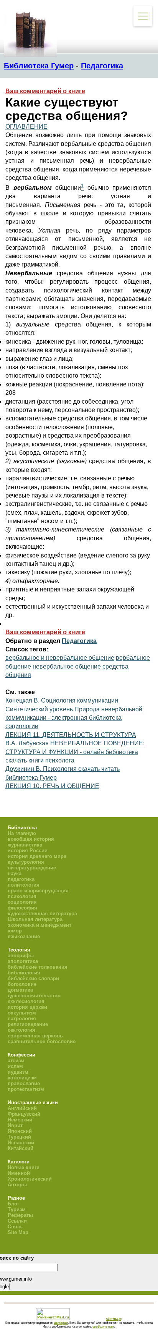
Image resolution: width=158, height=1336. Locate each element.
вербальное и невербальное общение (59, 657)
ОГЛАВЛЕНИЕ (26, 126)
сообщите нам (103, 1326)
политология (24, 885)
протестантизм (26, 1089)
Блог (13, 1204)
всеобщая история (31, 839)
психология (22, 896)
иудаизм (18, 1072)
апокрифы (21, 955)
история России (28, 850)
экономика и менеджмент (39, 925)
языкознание (24, 936)
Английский (22, 1108)
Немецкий (20, 1120)
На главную (22, 833)
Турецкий (19, 1137)
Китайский (20, 1148)
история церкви (27, 1007)
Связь (15, 1226)
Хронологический (30, 1179)
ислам (15, 1066)
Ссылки (17, 1221)
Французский (24, 1114)
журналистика (25, 845)
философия (22, 908)
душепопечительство (34, 995)
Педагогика (102, 65)
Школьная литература (35, 919)
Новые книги (24, 1167)
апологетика (23, 961)
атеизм (16, 1060)
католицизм (22, 1078)
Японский (20, 1131)
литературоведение (32, 868)
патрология (22, 1018)
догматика (20, 990)
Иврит (15, 1125)
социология (22, 902)
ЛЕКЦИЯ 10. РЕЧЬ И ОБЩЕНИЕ (52, 786)
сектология (21, 1030)
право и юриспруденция (38, 890)
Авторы (17, 1184)
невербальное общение (67, 666)
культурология (26, 862)
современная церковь (35, 1036)
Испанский (21, 1142)
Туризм (17, 1209)
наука (14, 873)
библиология (24, 973)
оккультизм (22, 1013)
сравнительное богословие (42, 1041)
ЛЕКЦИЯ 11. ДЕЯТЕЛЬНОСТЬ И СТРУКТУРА (70, 735)
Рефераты (20, 1215)
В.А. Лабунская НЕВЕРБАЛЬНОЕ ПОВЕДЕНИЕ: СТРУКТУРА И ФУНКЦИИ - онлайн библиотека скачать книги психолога (75, 752)
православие (24, 1083)
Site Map (18, 1232)
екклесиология (26, 1001)
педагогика (21, 879)
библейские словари (33, 978)
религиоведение (28, 1024)
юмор (15, 931)
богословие (22, 984)
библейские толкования (37, 967)
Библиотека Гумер (39, 65)
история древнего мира (37, 856)
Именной (19, 1173)
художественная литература (42, 913)
